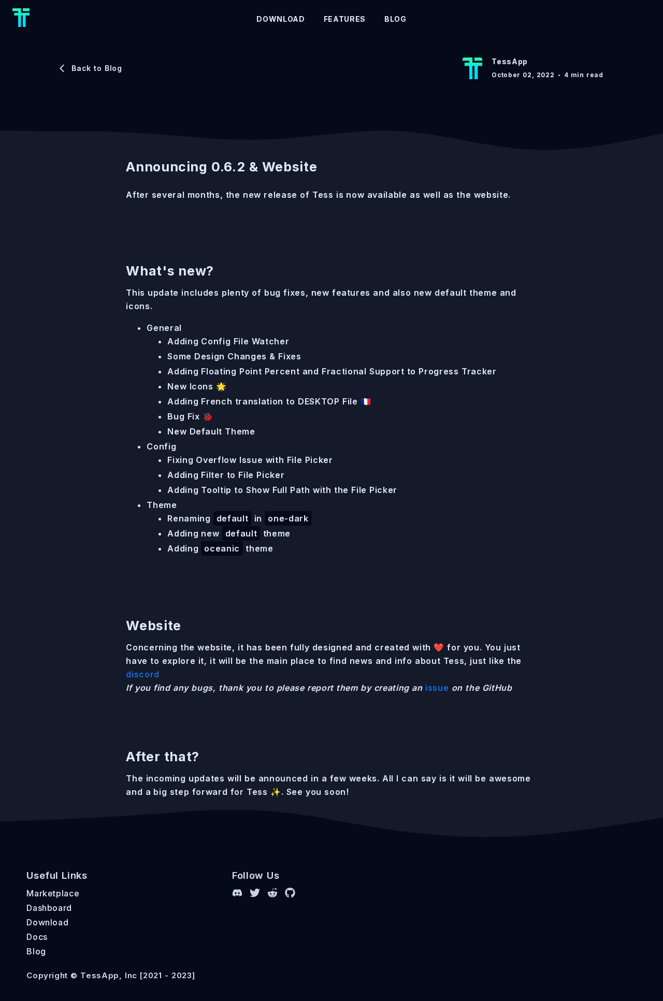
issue (437, 688)
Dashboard (49, 908)
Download (47, 922)
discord (143, 674)
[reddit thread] (272, 894)
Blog (36, 951)
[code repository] (290, 894)
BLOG (395, 18)
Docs (37, 937)
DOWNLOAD (280, 18)
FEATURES (345, 18)
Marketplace (52, 893)
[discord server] (237, 894)
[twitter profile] (255, 894)
